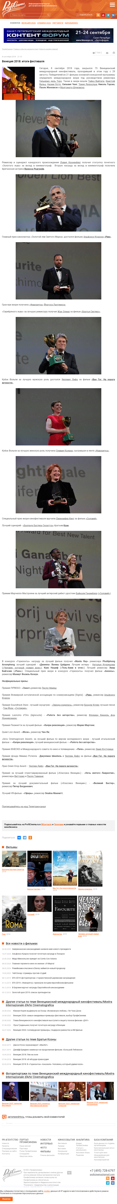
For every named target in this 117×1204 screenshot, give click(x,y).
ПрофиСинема (7, 49)
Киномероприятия (101, 1160)
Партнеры (24, 1149)
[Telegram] (24, 837)
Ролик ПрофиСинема (28, 1151)
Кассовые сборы (83, 1153)
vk (113, 15)
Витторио (19, 776)
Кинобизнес (71, 23)
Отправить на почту (114, 52)
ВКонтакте (46, 824)
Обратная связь (26, 1156)
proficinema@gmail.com (102, 1174)
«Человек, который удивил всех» (22, 667)
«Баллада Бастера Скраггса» (38, 525)
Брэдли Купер (91, 705)
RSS (98, 15)
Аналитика (82, 1139)
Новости (5, 1143)
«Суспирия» (20, 708)
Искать (48, 15)
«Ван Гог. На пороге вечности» (61, 766)
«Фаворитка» (36, 304)
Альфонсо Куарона (93, 236)
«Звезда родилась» (62, 705)
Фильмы (45, 1151)
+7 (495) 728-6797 (102, 1170)
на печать (107, 53)
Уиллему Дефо (70, 379)
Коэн (66, 525)
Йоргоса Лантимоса (54, 304)
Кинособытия (66, 1139)
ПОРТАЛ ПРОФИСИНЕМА (28, 1141)
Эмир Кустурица (104, 749)
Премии (61, 1146)
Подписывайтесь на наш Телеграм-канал (24, 806)
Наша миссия (25, 1146)
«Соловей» (91, 518)
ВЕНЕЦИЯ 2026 (29, 23)
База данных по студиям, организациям (104, 1144)
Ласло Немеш (49, 688)
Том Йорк (8, 708)
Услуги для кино (100, 1153)
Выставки (62, 1149)
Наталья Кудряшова (103, 664)
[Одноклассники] (30, 837)
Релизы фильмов (47, 1155)
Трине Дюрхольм (87, 84)
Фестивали (62, 1143)
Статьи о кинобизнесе (81, 1149)
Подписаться (85, 15)
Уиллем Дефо (72, 756)
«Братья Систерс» (90, 311)
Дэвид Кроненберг (70, 162)
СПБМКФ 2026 (44, 23)
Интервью (46, 1143)
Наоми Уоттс (54, 84)
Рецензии (80, 1155)
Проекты (5, 1146)
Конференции (63, 1154)
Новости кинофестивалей (48, 49)
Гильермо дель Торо (50, 81)
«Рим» (107, 236)
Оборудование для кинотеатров (101, 1156)
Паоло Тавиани (35, 776)
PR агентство (10, 1139)
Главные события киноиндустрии (26, 49)
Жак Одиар (64, 311)
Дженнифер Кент (65, 518)
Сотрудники (24, 1154)
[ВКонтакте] (19, 837)
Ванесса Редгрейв (34, 169)
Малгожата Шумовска (72, 87)
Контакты (6, 1154)
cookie (47, 1191)
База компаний (103, 1139)
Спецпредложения (9, 1149)
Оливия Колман (64, 450)
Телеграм (58, 824)
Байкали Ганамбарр (86, 593)
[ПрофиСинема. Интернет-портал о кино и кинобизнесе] (14, 6)
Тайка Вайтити (96, 81)
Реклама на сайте (9, 1151)
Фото (43, 1147)
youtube (103, 15)
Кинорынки (62, 1151)
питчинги (57, 23)
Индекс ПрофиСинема (82, 1144)
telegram (108, 15)
